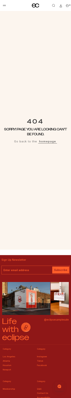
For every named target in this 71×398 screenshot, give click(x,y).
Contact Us (42, 393)
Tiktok (40, 361)
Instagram (42, 356)
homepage (47, 141)
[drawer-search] (53, 5)
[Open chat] (59, 386)
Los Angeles (9, 356)
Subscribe (60, 269)
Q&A (39, 389)
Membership (9, 389)
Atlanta (6, 361)
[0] (67, 5)
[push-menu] (4, 5)
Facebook (42, 365)
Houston (7, 365)
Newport (7, 369)
